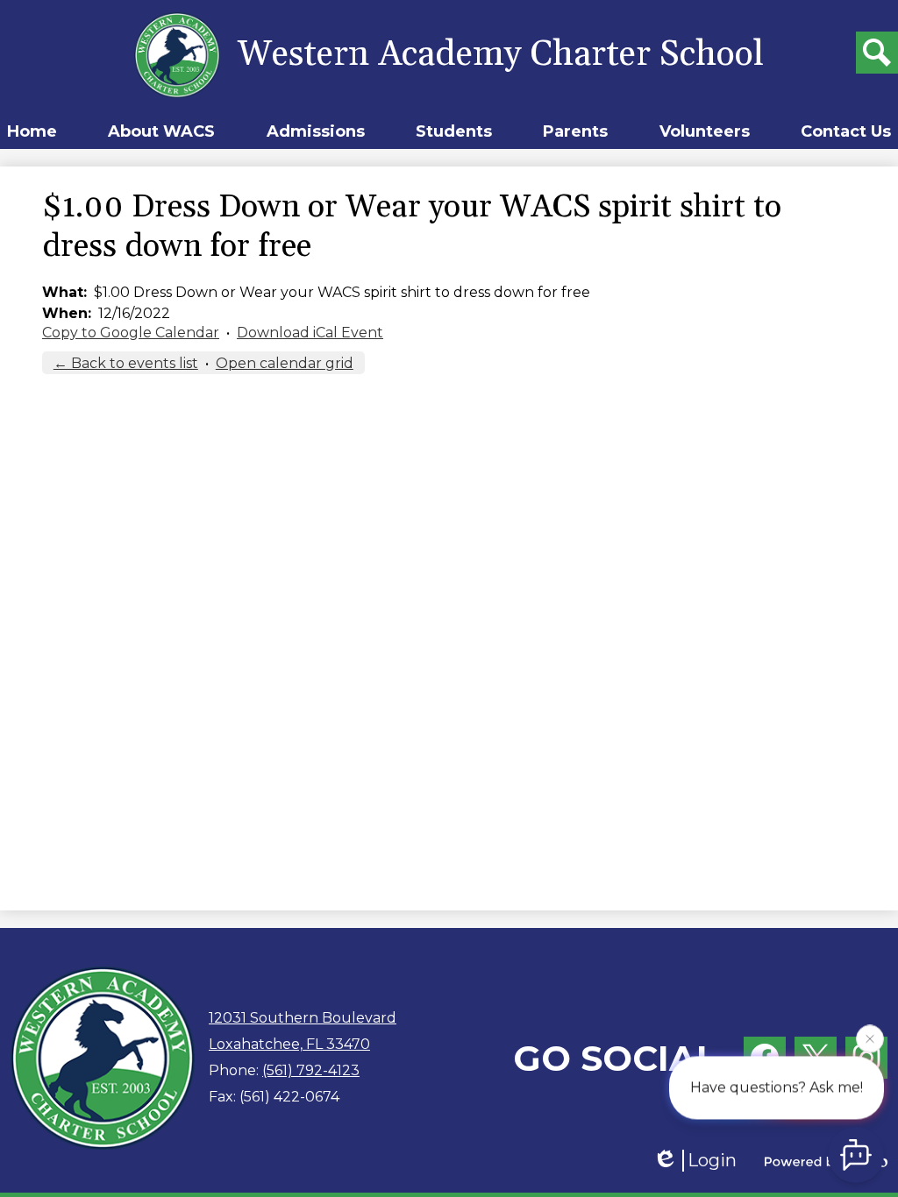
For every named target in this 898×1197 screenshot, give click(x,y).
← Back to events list (125, 363)
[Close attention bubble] (870, 1037)
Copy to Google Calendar (130, 332)
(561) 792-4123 (311, 1070)
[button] (161, 131)
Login (712, 1160)
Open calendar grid (284, 363)
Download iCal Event (310, 332)
